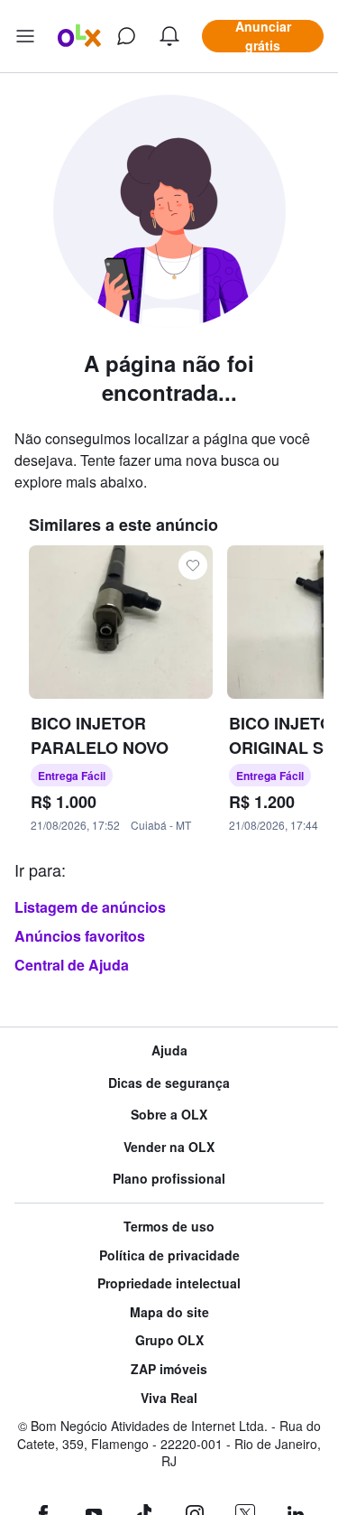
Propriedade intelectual (169, 1283)
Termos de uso (169, 1226)
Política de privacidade (169, 1255)
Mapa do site (169, 1312)
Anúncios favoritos (79, 935)
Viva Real (169, 1398)
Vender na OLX (169, 1147)
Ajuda (169, 1050)
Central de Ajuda (71, 964)
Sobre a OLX (169, 1114)
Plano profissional (169, 1178)
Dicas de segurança (169, 1083)
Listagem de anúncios (90, 907)
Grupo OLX (169, 1340)
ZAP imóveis (169, 1369)
